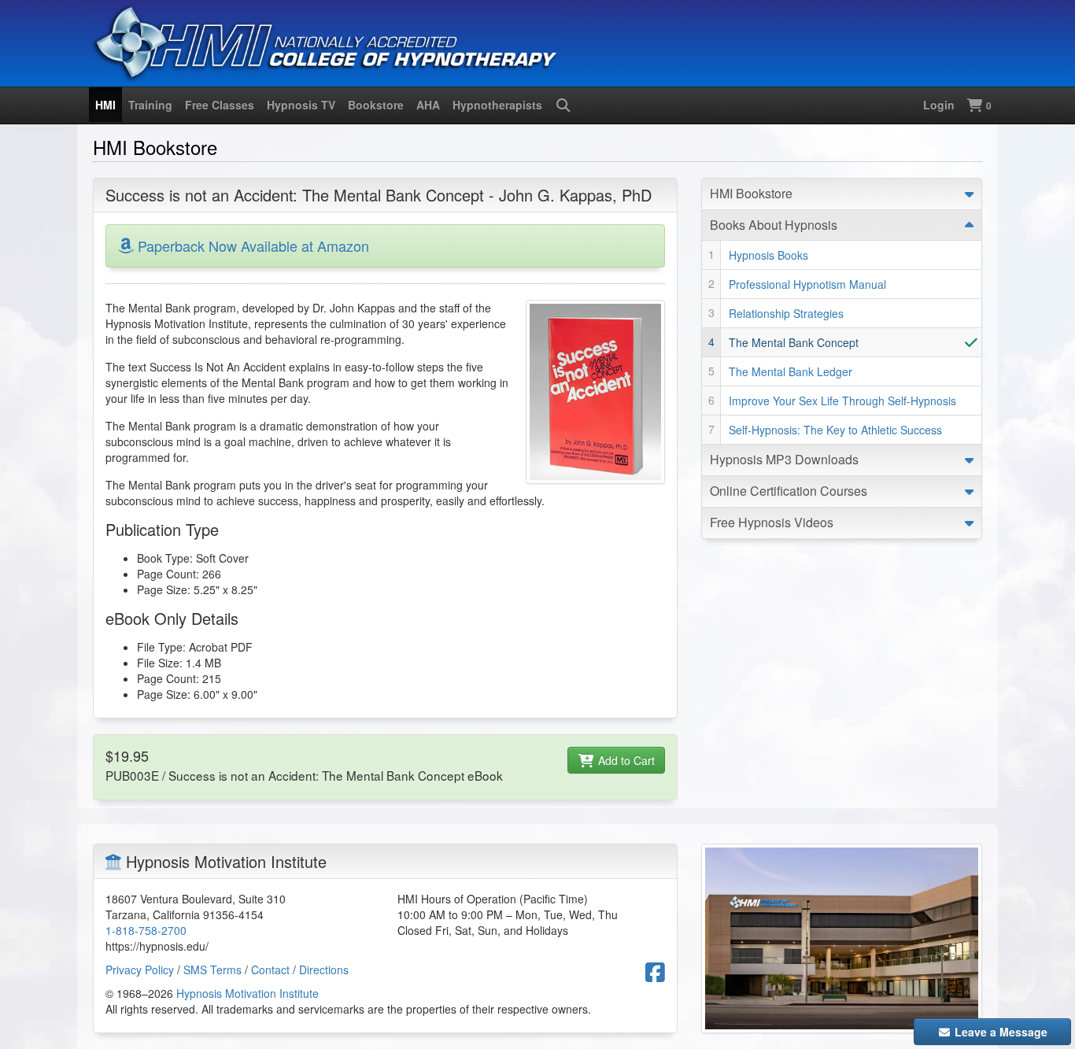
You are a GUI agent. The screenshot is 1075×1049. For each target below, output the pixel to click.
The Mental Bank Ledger (790, 371)
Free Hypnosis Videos (771, 522)
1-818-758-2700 (146, 930)
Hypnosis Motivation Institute (247, 993)
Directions (324, 969)
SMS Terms (212, 969)
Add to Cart (625, 760)
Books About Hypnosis (773, 225)
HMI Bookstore (751, 193)
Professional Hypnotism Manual (807, 284)
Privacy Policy (139, 969)
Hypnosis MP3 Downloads (784, 459)
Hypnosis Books (768, 255)
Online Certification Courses (788, 491)
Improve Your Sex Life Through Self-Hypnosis (842, 400)
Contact (270, 969)
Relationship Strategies (786, 313)
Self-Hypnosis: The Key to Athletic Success (835, 430)
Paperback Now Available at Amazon (251, 245)
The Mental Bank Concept (794, 342)
